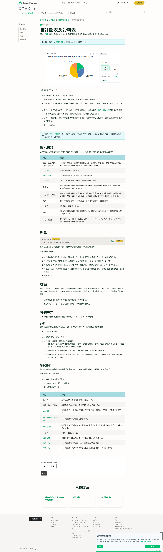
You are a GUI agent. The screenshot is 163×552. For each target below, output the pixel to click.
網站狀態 (96, 520)
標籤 (21, 36)
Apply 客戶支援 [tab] (70, 13)
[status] (82, 42)
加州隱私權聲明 (119, 527)
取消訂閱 (96, 522)
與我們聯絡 (96, 524)
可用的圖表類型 (104, 110)
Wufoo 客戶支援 (77, 535)
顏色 (21, 33)
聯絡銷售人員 (124, 3)
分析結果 (52, 20)
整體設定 (23, 40)
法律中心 (117, 520)
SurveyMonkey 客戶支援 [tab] (26, 13)
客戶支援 (43, 20)
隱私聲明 (143, 541)
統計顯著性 (47, 175)
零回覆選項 (47, 170)
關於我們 (53, 522)
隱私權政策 (118, 522)
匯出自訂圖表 (55, 134)
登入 (131, 3)
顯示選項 (23, 29)
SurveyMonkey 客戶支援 (79, 520)
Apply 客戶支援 (76, 537)
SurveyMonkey (55, 520)
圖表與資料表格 (63, 20)
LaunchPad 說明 (77, 524)
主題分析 (46, 448)
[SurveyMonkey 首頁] (27, 3)
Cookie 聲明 (150, 541)
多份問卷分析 (59, 42)
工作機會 (53, 524)
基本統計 (46, 180)
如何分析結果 (105, 497)
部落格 (53, 527)
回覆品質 (46, 438)
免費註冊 (139, 3)
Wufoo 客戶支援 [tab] (41, 13)
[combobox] (35, 519)
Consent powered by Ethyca (151, 550)
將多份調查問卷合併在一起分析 (54, 498)
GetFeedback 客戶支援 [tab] (56, 13)
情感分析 (46, 443)
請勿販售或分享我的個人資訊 (123, 529)
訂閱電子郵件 (97, 527)
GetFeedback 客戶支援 (78, 522)
